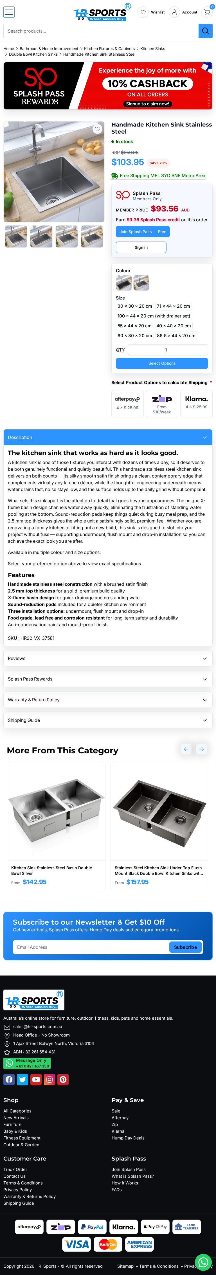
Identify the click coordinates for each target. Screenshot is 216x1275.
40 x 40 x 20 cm (173, 325)
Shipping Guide (18, 1203)
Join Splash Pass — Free (143, 231)
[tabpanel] (56, 826)
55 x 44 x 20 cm (135, 325)
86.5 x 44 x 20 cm (176, 335)
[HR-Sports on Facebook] (9, 1079)
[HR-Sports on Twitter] (22, 1079)
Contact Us (14, 1176)
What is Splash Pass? (133, 1176)
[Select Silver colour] (141, 283)
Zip (115, 1124)
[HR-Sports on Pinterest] (63, 1079)
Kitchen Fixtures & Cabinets (109, 48)
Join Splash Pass (129, 1169)
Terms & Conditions (23, 1183)
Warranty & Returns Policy (29, 1196)
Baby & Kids (15, 1131)
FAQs (117, 1189)
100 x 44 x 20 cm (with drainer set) (154, 316)
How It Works (125, 1183)
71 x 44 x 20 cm (173, 306)
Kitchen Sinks (152, 48)
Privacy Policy (17, 1189)
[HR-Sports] (102, 11)
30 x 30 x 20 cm (135, 306)
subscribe (185, 947)
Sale (116, 1111)
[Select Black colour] (124, 283)
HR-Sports (46, 1266)
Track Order (15, 1169)
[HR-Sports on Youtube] (36, 1079)
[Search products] (206, 31)
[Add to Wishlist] (97, 129)
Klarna (118, 1131)
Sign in (141, 247)
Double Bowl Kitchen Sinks (33, 54)
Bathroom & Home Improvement (49, 48)
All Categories (17, 1111)
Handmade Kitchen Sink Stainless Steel (99, 54)
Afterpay (120, 1117)
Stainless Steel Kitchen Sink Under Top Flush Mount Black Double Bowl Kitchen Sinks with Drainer (158, 873)
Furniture (12, 1124)
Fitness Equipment (21, 1138)
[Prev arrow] (186, 749)
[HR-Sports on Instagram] (49, 1079)
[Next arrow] (201, 749)
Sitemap (125, 1266)
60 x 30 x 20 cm (135, 335)
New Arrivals (16, 1117)
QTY (120, 350)
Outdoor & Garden (21, 1144)
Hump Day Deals (128, 1138)
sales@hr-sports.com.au (37, 1026)
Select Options (162, 363)
